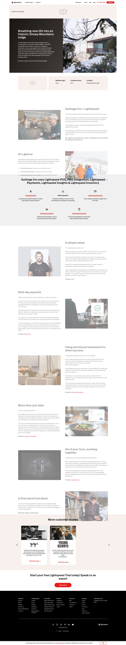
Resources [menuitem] (78, 2)
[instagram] (61, 624)
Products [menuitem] (38, 2)
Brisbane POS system (49, 607)
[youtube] (73, 624)
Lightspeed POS (30, 195)
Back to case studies (18, 11)
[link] (101, 2)
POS (72, 279)
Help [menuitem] (90, 2)
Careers (83, 604)
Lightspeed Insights (47, 213)
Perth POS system (48, 611)
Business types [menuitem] (29, 2)
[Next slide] (109, 545)
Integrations (75, 480)
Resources (72, 598)
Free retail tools (73, 602)
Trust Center (85, 607)
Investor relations (86, 613)
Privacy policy (66, 631)
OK (103, 643)
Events (71, 607)
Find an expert (60, 602)
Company (84, 598)
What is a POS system (49, 600)
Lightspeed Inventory (79, 213)
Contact (83, 600)
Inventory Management (23, 609)
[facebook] (53, 624)
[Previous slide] (17, 545)
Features (20, 600)
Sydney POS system (48, 602)
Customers (20, 611)
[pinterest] (65, 624)
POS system (47, 598)
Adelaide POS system (49, 609)
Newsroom (84, 611)
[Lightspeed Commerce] (16, 2)
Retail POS (20, 598)
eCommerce (21, 607)
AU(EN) (59, 631)
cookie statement (59, 643)
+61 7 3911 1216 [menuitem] (101, 2)
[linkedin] (69, 624)
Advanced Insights (77, 392)
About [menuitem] (85, 2)
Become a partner (61, 604)
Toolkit (58, 607)
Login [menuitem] (94, 2)
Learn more (63, 585)
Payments (27, 334)
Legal (83, 609)
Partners (59, 598)
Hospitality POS (35, 598)
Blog (70, 600)
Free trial (110, 2)
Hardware (20, 604)
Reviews (84, 602)
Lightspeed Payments (95, 195)
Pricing (19, 602)
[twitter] (57, 624)
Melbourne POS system (49, 604)
